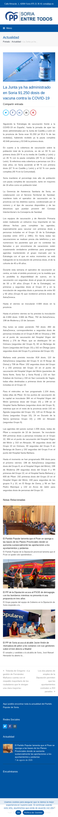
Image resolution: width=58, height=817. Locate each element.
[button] (7, 28)
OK (18, 812)
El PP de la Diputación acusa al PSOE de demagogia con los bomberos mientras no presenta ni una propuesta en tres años (28, 595)
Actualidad (16, 42)
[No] (54, 807)
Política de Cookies (33, 812)
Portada (6, 42)
